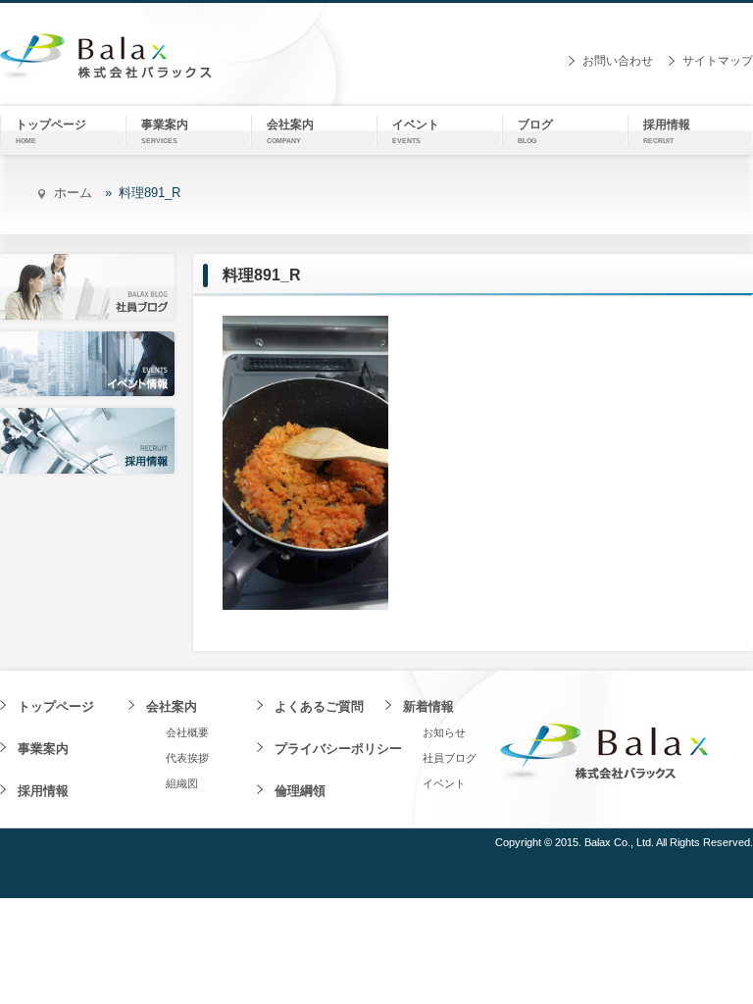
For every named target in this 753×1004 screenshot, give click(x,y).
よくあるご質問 (319, 706)
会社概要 (187, 732)
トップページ (56, 706)
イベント (444, 783)
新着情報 (428, 706)
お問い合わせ (617, 61)
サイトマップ (717, 61)
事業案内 (43, 748)
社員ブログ (450, 758)
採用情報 (43, 790)
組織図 (182, 783)
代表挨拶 (187, 758)
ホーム (73, 192)
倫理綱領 (300, 790)
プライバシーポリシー (338, 748)
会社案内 (171, 706)
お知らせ (444, 732)
